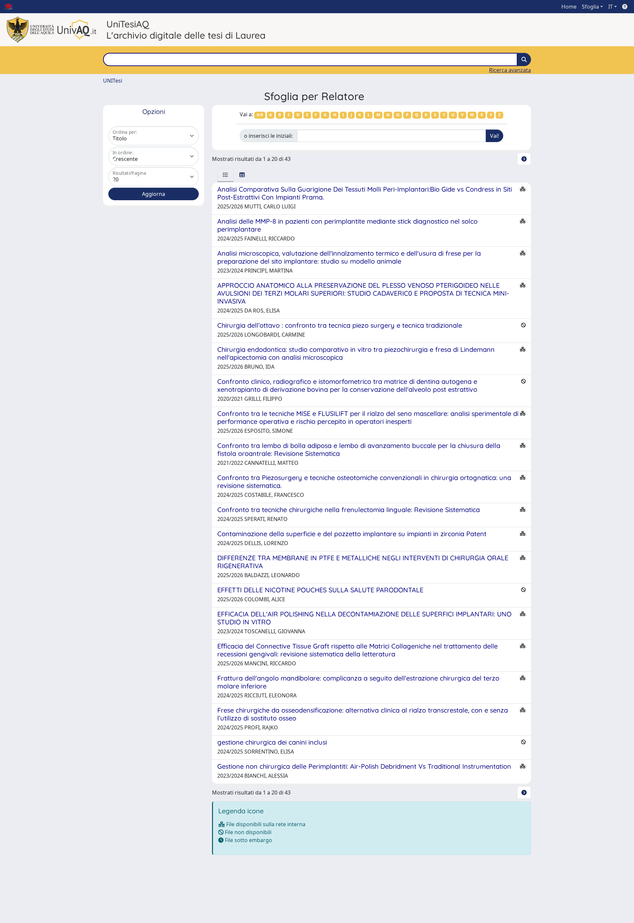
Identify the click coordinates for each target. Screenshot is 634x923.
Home (569, 6)
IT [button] (610, 6)
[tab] (225, 175)
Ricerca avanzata (510, 70)
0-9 (260, 115)
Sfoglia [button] (590, 6)
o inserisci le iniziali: (268, 135)
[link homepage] (11, 6)
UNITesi (112, 80)
